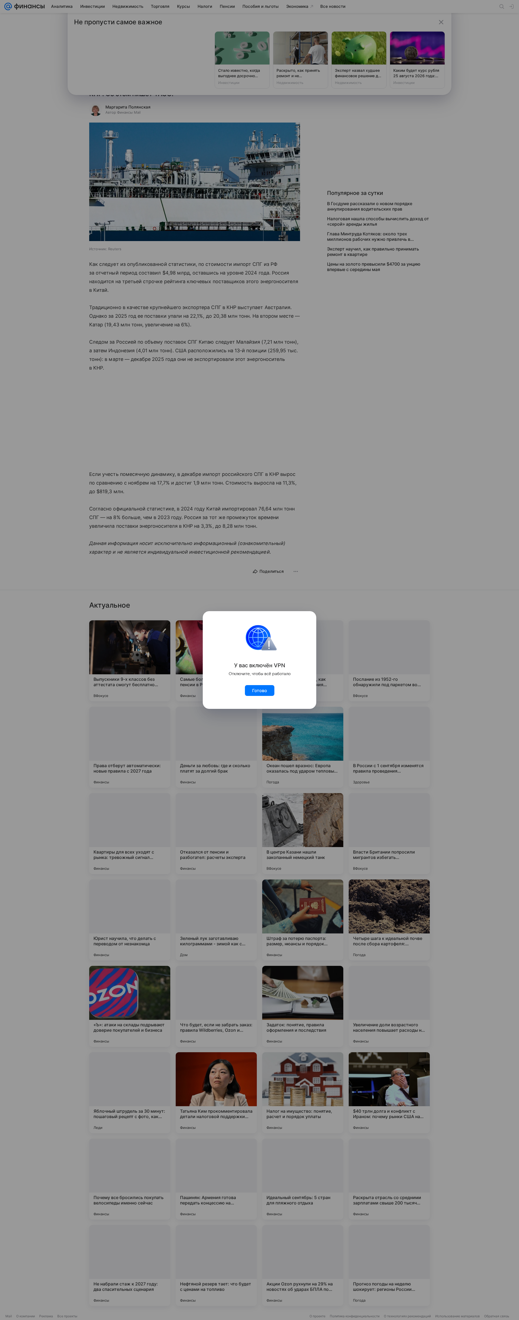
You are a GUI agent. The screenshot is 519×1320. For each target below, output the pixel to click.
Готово (259, 690)
